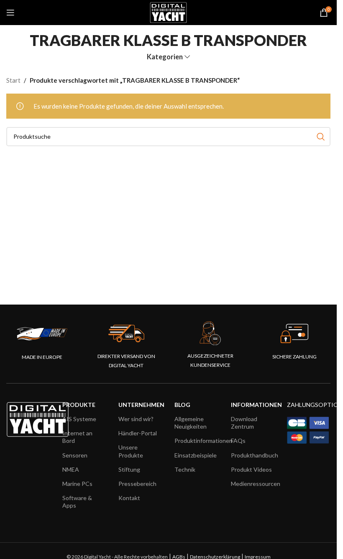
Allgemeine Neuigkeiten (190, 422)
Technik (184, 469)
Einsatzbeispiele (195, 455)
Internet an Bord (77, 436)
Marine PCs (77, 483)
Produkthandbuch (252, 455)
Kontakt (129, 497)
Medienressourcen (252, 483)
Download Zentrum (244, 422)
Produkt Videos (251, 469)
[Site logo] (168, 11)
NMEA (70, 469)
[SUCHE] (320, 136)
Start (13, 80)
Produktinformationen (196, 440)
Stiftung (129, 469)
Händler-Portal (137, 433)
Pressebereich (137, 483)
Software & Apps (77, 501)
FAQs (238, 440)
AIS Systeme (79, 418)
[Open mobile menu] (10, 12)
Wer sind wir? (136, 418)
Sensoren (74, 455)
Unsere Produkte (130, 451)
